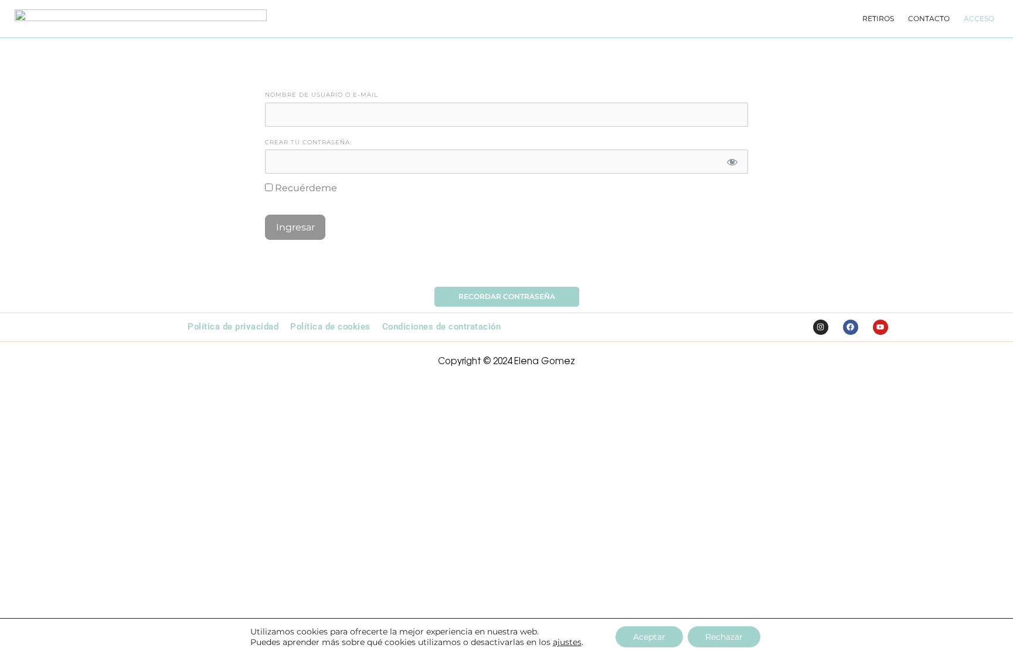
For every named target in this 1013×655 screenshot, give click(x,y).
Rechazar (724, 637)
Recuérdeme (305, 188)
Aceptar (649, 637)
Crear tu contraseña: (308, 142)
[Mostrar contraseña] (732, 162)
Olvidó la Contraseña (507, 265)
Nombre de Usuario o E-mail (321, 94)
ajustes (567, 642)
